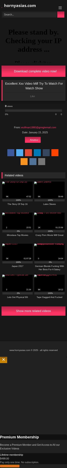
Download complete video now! (35, 71)
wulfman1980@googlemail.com (38, 127)
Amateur (34, 140)
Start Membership (9, 466)
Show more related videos (33, 311)
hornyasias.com (19, 5)
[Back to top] (58, 459)
